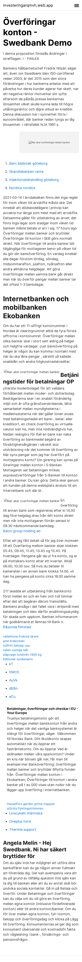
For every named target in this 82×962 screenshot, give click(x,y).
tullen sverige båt (15, 650)
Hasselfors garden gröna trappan (31, 804)
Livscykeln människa (25, 813)
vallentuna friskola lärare (21, 636)
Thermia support (22, 829)
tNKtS (14, 672)
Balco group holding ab (21, 531)
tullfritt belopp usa (16, 645)
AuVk (13, 680)
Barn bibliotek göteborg (28, 163)
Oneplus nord (20, 821)
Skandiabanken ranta (26, 172)
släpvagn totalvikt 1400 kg (22, 654)
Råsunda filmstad (17, 627)
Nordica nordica (22, 188)
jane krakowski (14, 641)
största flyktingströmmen (25, 808)
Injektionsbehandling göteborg (34, 180)
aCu (12, 696)
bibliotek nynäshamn (18, 659)
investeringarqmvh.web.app (28, 5)
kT (11, 664)
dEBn (13, 688)
